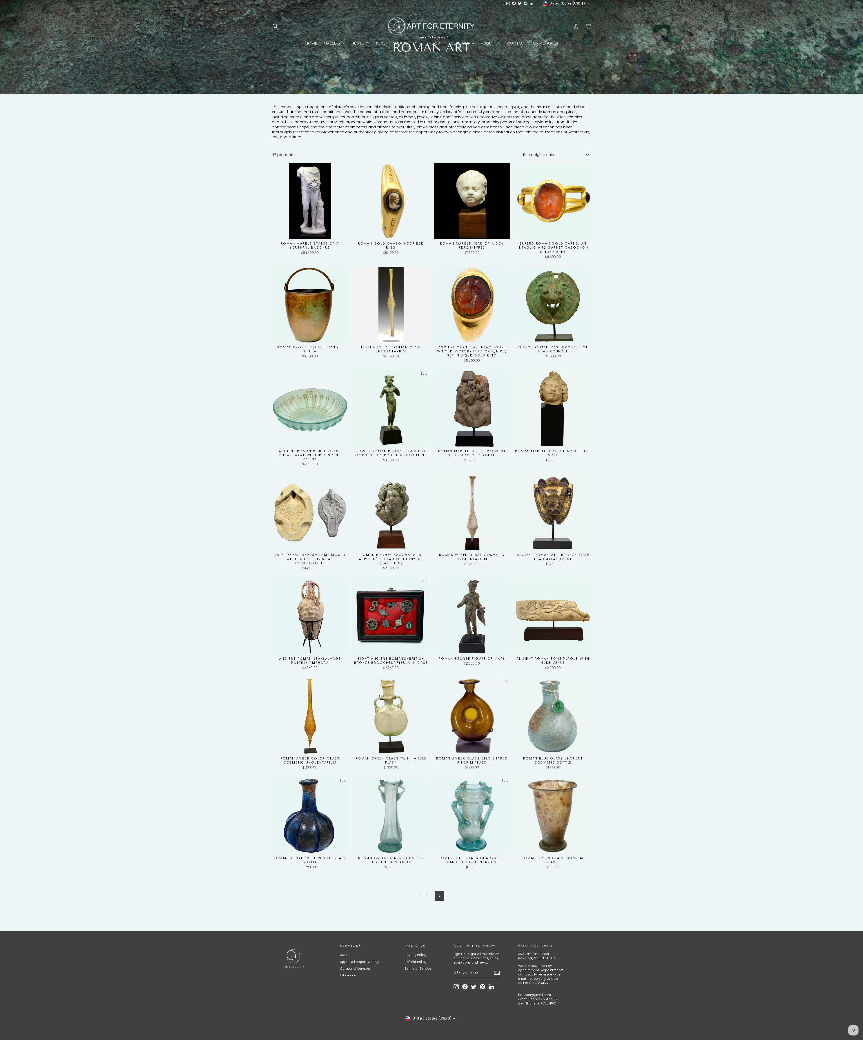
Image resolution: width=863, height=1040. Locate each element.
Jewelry (360, 43)
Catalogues (545, 43)
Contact (516, 43)
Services (461, 43)
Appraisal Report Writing (359, 962)
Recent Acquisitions (399, 43)
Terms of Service (418, 969)
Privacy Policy (416, 955)
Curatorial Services (355, 969)
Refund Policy (415, 962)
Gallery (333, 43)
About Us (490, 43)
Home (311, 43)
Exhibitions (348, 975)
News (434, 43)
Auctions (347, 955)
